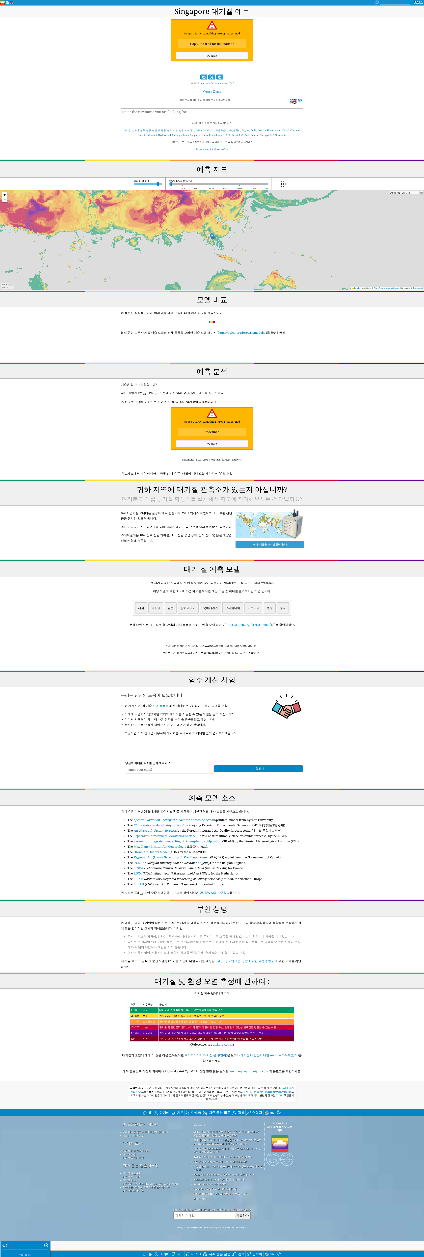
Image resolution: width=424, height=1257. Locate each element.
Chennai (295, 130)
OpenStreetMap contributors (386, 288)
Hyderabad (164, 135)
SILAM (138, 879)
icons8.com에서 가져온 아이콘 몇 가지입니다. (219, 1179)
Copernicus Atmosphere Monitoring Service (165, 836)
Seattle (255, 135)
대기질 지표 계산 (132, 1176)
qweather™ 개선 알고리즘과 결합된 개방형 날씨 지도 (223, 1156)
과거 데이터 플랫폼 (133, 1190)
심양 (148, 130)
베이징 (127, 130)
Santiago (177, 135)
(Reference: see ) (203, 1025)
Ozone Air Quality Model (151, 852)
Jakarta (262, 130)
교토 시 (199, 130)
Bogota (245, 130)
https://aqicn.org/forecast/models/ (241, 332)
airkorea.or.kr (223, 1044)
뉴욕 (247, 135)
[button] (212, 236)
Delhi (253, 130)
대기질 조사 (133, 1143)
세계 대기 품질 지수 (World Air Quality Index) (267, 1091)
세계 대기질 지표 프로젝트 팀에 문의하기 (145, 1132)
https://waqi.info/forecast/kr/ (212, 149)
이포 (228, 135)
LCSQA (138, 868)
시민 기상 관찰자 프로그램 (208, 1161)
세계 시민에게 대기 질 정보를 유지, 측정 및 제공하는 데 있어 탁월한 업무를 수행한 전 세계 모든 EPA (226, 1133)
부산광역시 (234, 130)
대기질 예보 (129, 1180)
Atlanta (282, 135)
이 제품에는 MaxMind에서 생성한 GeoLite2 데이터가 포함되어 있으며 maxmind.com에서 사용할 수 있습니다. (227, 1141)
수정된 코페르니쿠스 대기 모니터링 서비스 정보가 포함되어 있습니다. (228, 1168)
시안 (175, 130)
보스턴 (273, 135)
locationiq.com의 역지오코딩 (210, 1184)
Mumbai (152, 135)
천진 (181, 130)
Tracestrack (418, 288)
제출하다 (242, 1215)
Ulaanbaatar (274, 130)
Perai (235, 135)
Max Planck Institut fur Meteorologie (160, 846)
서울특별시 (221, 130)
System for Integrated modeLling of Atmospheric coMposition (177, 841)
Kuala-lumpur (217, 135)
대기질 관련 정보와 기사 (136, 1151)
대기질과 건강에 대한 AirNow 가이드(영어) (270, 1055)
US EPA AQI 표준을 (213, 893)
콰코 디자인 (200, 1198)
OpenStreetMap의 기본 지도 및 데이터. (215, 1189)
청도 (169, 130)
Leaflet (357, 288)
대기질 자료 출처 (132, 1173)
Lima (186, 135)
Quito (205, 135)
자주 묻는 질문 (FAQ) (141, 1165)
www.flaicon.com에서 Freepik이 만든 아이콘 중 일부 (223, 1174)
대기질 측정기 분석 (133, 1157)
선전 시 (156, 130)
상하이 (135, 130)
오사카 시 (209, 130)
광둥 (163, 130)
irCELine (140, 863)
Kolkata (142, 135)
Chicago (264, 135)
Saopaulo (195, 135)
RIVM (138, 873)
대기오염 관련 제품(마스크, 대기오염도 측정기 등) (150, 1183)
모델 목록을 (160, 706)
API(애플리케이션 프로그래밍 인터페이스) (146, 1187)
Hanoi (285, 130)
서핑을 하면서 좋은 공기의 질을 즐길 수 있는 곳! (220, 1193)
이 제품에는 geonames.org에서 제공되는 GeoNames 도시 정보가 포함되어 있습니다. (227, 1150)
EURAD (139, 884)
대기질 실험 (129, 1154)
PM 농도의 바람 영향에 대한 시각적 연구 (244, 961)
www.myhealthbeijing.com (249, 1071)
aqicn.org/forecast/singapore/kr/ (217, 82)
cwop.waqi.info (238, 1161)
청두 (142, 130)
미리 (241, 135)
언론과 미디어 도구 (133, 1135)
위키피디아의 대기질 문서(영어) (206, 1055)
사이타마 (189, 130)
